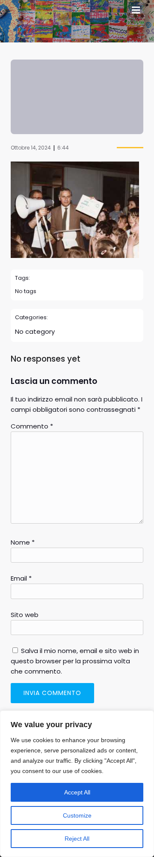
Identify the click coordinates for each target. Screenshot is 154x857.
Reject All (77, 838)
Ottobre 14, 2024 (31, 147)
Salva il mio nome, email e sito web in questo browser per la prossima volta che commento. (75, 661)
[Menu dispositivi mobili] (136, 10)
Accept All (77, 792)
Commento (32, 426)
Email (21, 578)
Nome (23, 542)
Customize (77, 815)
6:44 (63, 147)
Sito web (24, 614)
